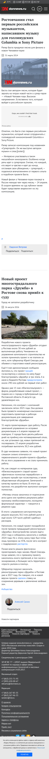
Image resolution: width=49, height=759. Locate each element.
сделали (22, 578)
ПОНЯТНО (25, 754)
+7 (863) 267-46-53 (10, 695)
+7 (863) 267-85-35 (10, 692)
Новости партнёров (20, 633)
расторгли (22, 543)
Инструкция (25, 629)
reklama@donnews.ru (11, 683)
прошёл (29, 370)
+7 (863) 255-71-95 (10, 678)
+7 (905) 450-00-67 (10, 681)
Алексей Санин (22, 601)
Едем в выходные (9, 629)
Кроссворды (7, 631)
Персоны (38, 629)
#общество (7, 589)
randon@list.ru (8, 697)
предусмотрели (34, 379)
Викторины (21, 631)
